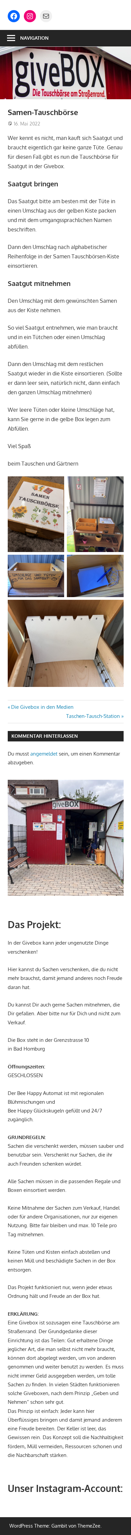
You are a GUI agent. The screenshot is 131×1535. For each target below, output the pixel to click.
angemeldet (43, 754)
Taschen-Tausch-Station (93, 716)
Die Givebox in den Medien (42, 707)
